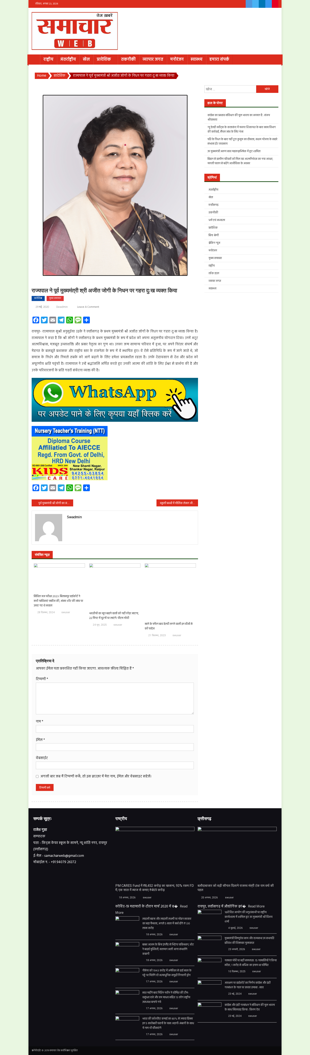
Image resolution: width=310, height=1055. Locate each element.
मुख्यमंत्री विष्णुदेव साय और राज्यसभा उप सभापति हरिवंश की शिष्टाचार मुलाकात (249, 940)
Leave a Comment (88, 307)
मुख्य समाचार (55, 298)
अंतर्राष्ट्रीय (68, 59)
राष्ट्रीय (48, 59)
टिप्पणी (42, 679)
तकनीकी (128, 59)
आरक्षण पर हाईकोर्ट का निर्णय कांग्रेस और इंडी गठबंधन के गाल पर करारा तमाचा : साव (248, 985)
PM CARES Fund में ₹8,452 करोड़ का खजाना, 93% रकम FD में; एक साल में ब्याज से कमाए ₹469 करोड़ (154, 888)
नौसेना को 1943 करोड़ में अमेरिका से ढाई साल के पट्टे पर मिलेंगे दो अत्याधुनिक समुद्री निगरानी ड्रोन (166, 973)
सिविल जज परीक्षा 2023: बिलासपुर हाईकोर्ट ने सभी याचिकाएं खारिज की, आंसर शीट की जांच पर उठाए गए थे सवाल (58, 601)
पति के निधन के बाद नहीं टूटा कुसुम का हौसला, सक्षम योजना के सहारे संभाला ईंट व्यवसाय (242, 141)
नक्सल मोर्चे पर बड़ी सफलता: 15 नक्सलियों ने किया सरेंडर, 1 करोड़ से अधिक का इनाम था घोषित (251, 963)
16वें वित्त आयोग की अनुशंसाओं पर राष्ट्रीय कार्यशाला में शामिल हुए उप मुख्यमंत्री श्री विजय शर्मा (248, 917)
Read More (256, 906)
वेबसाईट (42, 758)
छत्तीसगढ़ (213, 205)
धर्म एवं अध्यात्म (217, 220)
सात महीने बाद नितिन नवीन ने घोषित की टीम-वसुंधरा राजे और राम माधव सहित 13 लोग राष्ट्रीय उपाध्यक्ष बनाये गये (166, 998)
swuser (65, 612)
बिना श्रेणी (214, 235)
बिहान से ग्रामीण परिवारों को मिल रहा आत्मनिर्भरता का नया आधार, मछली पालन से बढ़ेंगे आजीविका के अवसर (240, 161)
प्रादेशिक (104, 59)
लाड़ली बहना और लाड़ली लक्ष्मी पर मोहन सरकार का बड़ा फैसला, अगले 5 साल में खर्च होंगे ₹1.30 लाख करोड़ (166, 924)
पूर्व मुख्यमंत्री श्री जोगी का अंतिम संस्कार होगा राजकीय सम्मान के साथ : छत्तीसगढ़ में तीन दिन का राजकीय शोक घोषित (55, 503)
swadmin (62, 306)
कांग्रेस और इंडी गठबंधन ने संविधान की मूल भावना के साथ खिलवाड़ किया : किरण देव (250, 1007)
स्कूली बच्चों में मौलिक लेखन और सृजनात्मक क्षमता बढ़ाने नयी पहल (179, 503)
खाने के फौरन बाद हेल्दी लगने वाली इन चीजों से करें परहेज (169, 626)
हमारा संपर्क (219, 59)
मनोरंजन (177, 59)
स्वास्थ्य (196, 59)
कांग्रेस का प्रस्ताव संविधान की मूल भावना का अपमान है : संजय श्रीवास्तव (239, 117)
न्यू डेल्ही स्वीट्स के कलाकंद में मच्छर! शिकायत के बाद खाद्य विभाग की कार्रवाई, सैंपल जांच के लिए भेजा (242, 129)
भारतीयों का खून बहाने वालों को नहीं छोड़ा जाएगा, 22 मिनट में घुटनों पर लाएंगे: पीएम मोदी (114, 616)
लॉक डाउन (214, 273)
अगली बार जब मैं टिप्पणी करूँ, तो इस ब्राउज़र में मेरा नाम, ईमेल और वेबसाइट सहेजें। (95, 776)
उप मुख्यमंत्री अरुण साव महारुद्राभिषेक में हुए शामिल (234, 151)
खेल (86, 59)
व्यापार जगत (153, 59)
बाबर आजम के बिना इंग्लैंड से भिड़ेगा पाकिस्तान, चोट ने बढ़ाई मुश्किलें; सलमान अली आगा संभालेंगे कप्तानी (168, 949)
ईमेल (40, 740)
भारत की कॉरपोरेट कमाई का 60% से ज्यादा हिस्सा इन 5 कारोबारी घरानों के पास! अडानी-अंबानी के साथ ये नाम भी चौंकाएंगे (168, 1024)
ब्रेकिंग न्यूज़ (214, 243)
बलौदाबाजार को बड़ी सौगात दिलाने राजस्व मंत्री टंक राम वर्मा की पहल (236, 888)
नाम (39, 721)
